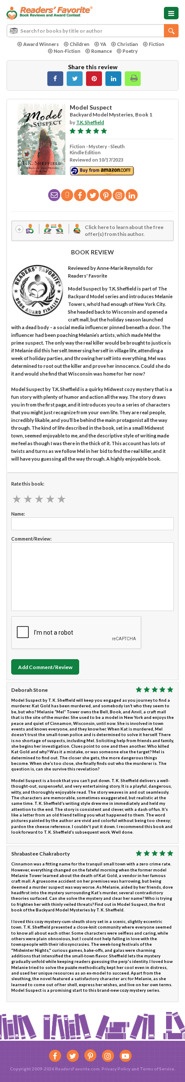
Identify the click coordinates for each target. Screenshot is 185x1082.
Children (79, 44)
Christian (127, 44)
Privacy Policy (116, 1068)
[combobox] (92, 31)
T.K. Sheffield (90, 122)
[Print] (133, 78)
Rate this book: (27, 483)
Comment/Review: (31, 538)
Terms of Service (157, 1068)
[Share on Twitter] (75, 78)
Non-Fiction (67, 51)
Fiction (156, 44)
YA (103, 44)
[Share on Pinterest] (94, 78)
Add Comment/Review (45, 667)
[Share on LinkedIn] (113, 78)
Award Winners (41, 44)
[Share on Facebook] (55, 78)
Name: (18, 514)
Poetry (130, 51)
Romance (101, 51)
